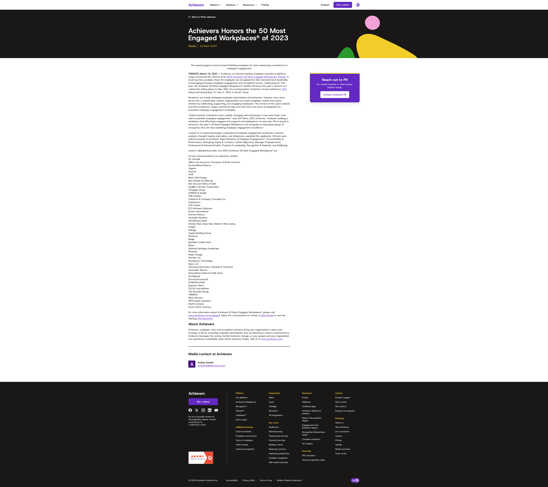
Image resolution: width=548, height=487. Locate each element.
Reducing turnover (277, 449)
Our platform (242, 397)
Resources (248, 4)
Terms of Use (266, 480)
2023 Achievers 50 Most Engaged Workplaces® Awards (256, 76)
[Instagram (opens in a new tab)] (203, 410)
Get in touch (341, 402)
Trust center (340, 453)
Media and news (342, 449)
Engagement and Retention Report (310, 426)
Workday (273, 406)
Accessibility (232, 480)
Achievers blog (309, 406)
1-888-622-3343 (197, 425)
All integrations (276, 415)
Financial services (277, 440)
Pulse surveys (242, 444)
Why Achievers (342, 427)
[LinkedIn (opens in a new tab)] (209, 410)
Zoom (271, 402)
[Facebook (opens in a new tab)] (190, 410)
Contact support (342, 397)
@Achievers (267, 315)
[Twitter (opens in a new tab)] (196, 410)
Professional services (278, 436)
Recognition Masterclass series (313, 433)
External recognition (245, 449)
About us (339, 422)
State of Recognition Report (311, 419)
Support (325, 4)
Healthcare (274, 427)
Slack (271, 397)
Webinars (306, 402)
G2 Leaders (307, 443)
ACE (284, 89)
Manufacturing (276, 431)
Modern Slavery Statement (289, 480)
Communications (244, 431)
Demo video (241, 419)
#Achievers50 (205, 318)
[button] (248, 394)
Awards (338, 444)
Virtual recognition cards (313, 460)
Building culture (276, 444)
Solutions (230, 4)
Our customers (342, 431)
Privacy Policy (249, 480)
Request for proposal (344, 411)
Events (305, 397)
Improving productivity (279, 453)
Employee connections (246, 436)
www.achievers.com (271, 338)
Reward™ (240, 411)
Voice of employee (244, 440)
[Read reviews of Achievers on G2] (201, 458)
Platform (214, 4)
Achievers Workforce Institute (311, 412)
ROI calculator (308, 455)
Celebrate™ (241, 415)
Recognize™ (241, 406)
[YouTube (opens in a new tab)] (216, 410)
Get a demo (340, 406)
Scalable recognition (278, 458)
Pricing (265, 4)
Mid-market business (278, 462)
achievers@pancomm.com (211, 365)
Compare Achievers (311, 439)
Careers (338, 436)
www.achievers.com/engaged (204, 315)
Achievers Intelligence (246, 402)
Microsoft (273, 411)
